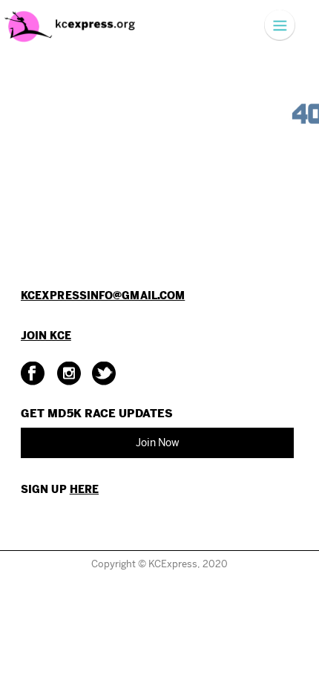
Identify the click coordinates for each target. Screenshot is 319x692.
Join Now (158, 442)
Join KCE (46, 335)
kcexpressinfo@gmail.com (103, 295)
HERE (84, 489)
